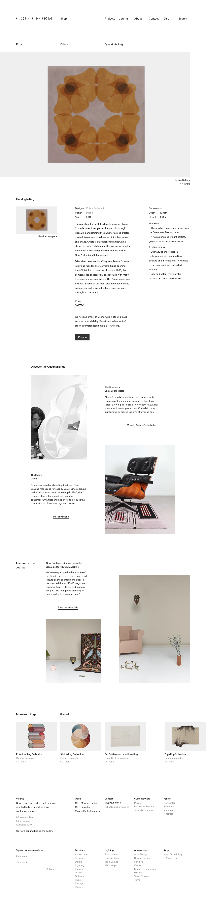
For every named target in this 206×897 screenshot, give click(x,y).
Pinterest (168, 813)
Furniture (80, 850)
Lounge (79, 869)
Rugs (78, 879)
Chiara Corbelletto (95, 208)
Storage (79, 883)
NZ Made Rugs (171, 858)
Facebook (169, 806)
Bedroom (80, 858)
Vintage (79, 887)
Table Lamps (111, 861)
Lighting (79, 865)
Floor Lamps (111, 854)
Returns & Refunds (144, 806)
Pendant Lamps (113, 858)
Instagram (169, 810)
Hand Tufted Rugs (173, 854)
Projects (110, 18)
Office (78, 872)
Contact (154, 18)
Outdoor (79, 876)
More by (57, 516)
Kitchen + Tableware (145, 869)
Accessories (81, 854)
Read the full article (68, 607)
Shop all (64, 714)
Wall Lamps (111, 865)
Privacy (138, 803)
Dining (78, 861)
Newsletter (169, 803)
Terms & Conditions (144, 810)
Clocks (137, 865)
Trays (137, 879)
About (138, 18)
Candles (138, 861)
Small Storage (141, 876)
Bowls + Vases (142, 858)
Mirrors (138, 872)
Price (78, 301)
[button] (169, 17)
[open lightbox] (95, 114)
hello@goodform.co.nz (117, 807)
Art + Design (140, 854)
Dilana (89, 212)
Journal (123, 18)
